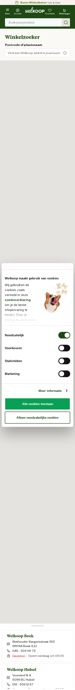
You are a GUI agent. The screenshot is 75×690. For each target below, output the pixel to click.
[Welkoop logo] (35, 10)
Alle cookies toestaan (37, 404)
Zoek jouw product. (21, 22)
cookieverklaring (18, 299)
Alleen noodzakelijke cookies (37, 417)
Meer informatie (50, 390)
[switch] (64, 348)
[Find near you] (65, 53)
